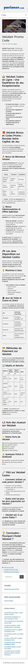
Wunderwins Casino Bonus (11, 572)
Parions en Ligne (9, 567)
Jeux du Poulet (8, 600)
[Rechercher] (22, 577)
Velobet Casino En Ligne (11, 569)
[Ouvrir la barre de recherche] (26, 15)
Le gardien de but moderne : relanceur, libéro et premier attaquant (12, 652)
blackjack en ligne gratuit (11, 589)
